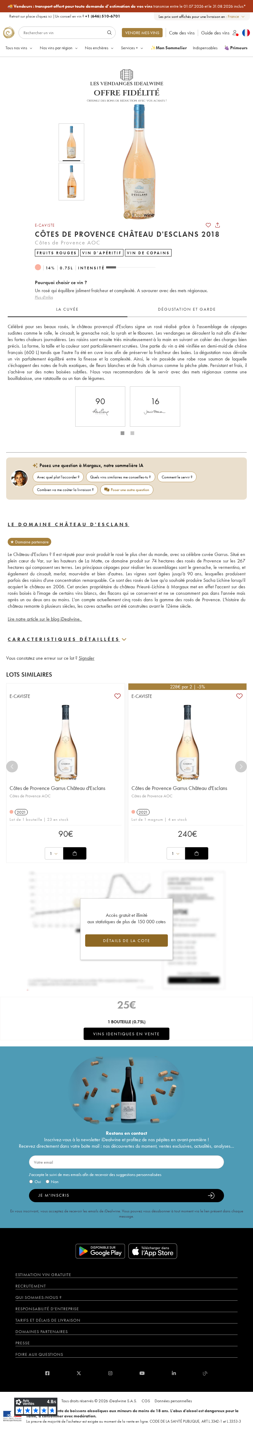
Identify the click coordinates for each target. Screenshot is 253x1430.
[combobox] (236, 16)
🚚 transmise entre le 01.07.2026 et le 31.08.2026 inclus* (126, 6)
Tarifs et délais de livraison (48, 1320)
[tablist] (127, 309)
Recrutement (30, 1286)
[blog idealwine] (205, 1373)
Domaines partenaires (41, 1331)
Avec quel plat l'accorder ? (58, 477)
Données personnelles (173, 1401)
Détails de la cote (126, 940)
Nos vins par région (56, 47)
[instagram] (110, 1373)
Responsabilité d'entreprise (47, 1308)
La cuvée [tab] (67, 309)
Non (55, 1181)
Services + (129, 47)
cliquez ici (44, 16)
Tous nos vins (16, 47)
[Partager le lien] (217, 225)
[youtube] (142, 1373)
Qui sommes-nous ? (38, 1297)
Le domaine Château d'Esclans (68, 524)
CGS (146, 1401)
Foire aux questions (39, 1354)
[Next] (241, 766)
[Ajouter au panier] (74, 853)
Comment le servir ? (177, 477)
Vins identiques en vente (126, 1034)
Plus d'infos (44, 297)
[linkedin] (174, 1373)
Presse (22, 1343)
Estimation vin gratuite (43, 1274)
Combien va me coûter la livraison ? (65, 489)
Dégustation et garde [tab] (187, 309)
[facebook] (47, 1373)
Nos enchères (96, 47)
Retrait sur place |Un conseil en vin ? (64, 16)
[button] (135, 162)
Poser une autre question (130, 489)
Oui (38, 1181)
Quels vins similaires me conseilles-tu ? (120, 477)
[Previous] (12, 766)
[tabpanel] (127, 352)
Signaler (86, 658)
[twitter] (79, 1373)
